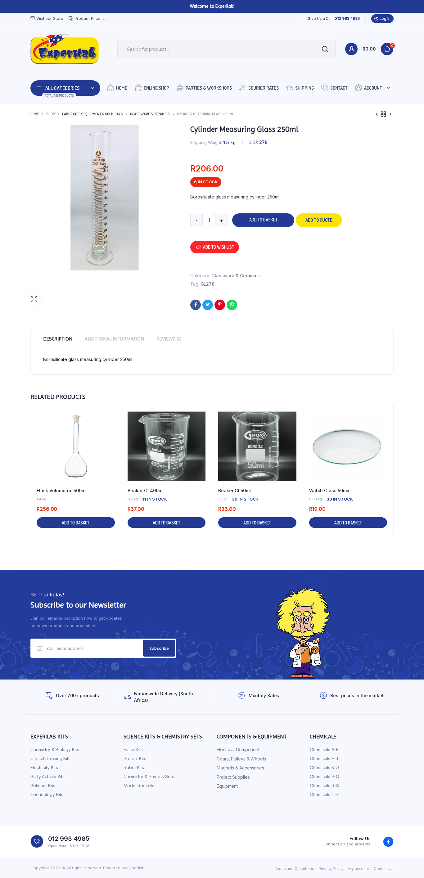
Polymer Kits (42, 785)
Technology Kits (46, 794)
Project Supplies (233, 777)
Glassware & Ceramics (150, 114)
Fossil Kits (133, 749)
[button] (34, 299)
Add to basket (263, 220)
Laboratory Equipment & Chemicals (92, 114)
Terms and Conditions (294, 868)
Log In (385, 18)
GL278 (208, 284)
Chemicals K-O (324, 767)
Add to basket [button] (75, 522)
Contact (339, 88)
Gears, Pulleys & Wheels (241, 758)
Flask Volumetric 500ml (62, 490)
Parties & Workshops (209, 88)
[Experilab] (64, 49)
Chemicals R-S (324, 785)
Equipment (227, 786)
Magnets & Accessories (240, 767)
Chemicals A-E (324, 749)
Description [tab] (57, 339)
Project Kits (135, 758)
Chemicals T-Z (324, 794)
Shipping (304, 88)
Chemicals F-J (324, 758)
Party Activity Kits (47, 776)
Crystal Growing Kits (50, 758)
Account (373, 88)
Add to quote (318, 220)
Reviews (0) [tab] (169, 339)
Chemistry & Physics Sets (149, 776)
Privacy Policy (331, 868)
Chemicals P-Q (324, 776)
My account (358, 868)
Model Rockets (139, 785)
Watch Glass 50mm (329, 490)
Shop (50, 114)
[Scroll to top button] (410, 864)
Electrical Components (239, 749)
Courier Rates (263, 88)
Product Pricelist (90, 18)
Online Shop (156, 88)
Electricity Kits (44, 767)
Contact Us (384, 868)
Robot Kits (134, 767)
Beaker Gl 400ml (146, 490)
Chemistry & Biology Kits (54, 749)
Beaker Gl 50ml (234, 490)
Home (121, 88)
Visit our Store (49, 18)
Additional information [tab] (114, 339)
